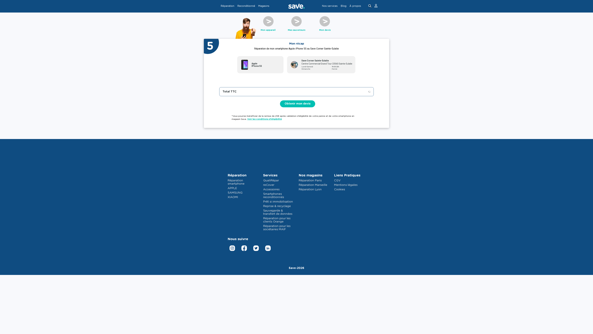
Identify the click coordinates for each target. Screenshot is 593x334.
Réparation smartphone (236, 182)
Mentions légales (345, 185)
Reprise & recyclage (277, 206)
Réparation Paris (310, 180)
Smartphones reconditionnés (273, 196)
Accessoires (271, 189)
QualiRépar (271, 180)
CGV (337, 180)
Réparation (237, 175)
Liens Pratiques (347, 175)
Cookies (339, 189)
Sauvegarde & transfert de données (277, 212)
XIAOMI (233, 197)
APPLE (232, 188)
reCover (268, 185)
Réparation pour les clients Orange (276, 220)
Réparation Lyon (310, 189)
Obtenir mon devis (298, 103)
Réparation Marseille (313, 185)
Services (270, 175)
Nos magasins (310, 175)
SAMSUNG (235, 192)
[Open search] (370, 6)
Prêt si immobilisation (278, 201)
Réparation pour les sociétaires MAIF (276, 228)
